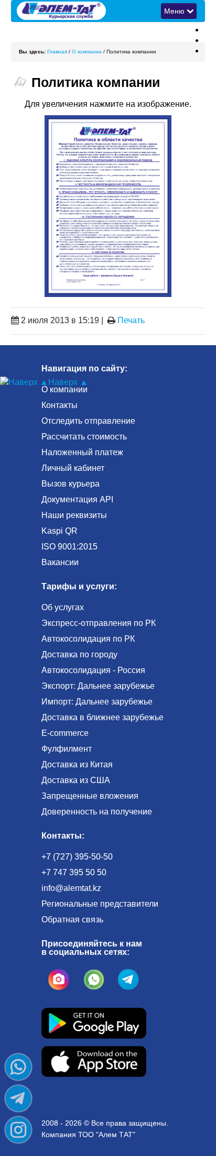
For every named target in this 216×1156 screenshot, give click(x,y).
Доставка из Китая (77, 764)
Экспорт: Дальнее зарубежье (98, 685)
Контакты (59, 405)
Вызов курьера (70, 483)
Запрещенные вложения (89, 795)
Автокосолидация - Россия (93, 670)
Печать (131, 320)
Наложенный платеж (82, 452)
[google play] (93, 1022)
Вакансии (60, 562)
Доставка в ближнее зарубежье (102, 717)
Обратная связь (72, 919)
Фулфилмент (66, 748)
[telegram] (128, 979)
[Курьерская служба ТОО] (108, 10)
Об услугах (62, 607)
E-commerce (65, 733)
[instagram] (58, 979)
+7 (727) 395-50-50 (77, 856)
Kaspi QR (59, 530)
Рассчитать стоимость (84, 436)
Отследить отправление (88, 420)
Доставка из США (75, 780)
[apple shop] (93, 1060)
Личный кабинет (72, 468)
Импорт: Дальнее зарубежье (97, 701)
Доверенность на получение (96, 811)
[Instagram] (18, 1130)
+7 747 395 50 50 (73, 872)
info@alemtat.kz (71, 888)
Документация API (77, 499)
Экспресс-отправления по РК (98, 623)
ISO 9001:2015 (69, 546)
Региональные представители (99, 903)
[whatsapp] (93, 979)
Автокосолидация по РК (88, 638)
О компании (64, 389)
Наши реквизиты (74, 515)
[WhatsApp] (18, 1067)
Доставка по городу (79, 654)
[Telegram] (18, 1098)
